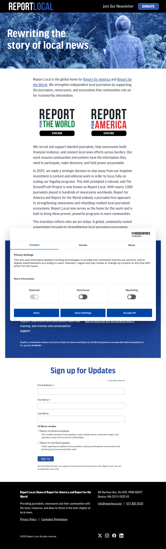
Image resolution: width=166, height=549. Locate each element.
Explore (57, 133)
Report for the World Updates (55, 443)
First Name (44, 400)
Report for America (96, 79)
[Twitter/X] (100, 535)
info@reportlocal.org (110, 503)
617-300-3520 (134, 503)
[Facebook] (114, 535)
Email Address (46, 386)
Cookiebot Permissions (54, 519)
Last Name (43, 413)
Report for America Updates (54, 431)
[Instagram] (107, 535)
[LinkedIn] (121, 535)
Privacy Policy (28, 519)
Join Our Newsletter (118, 6)
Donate (148, 6)
